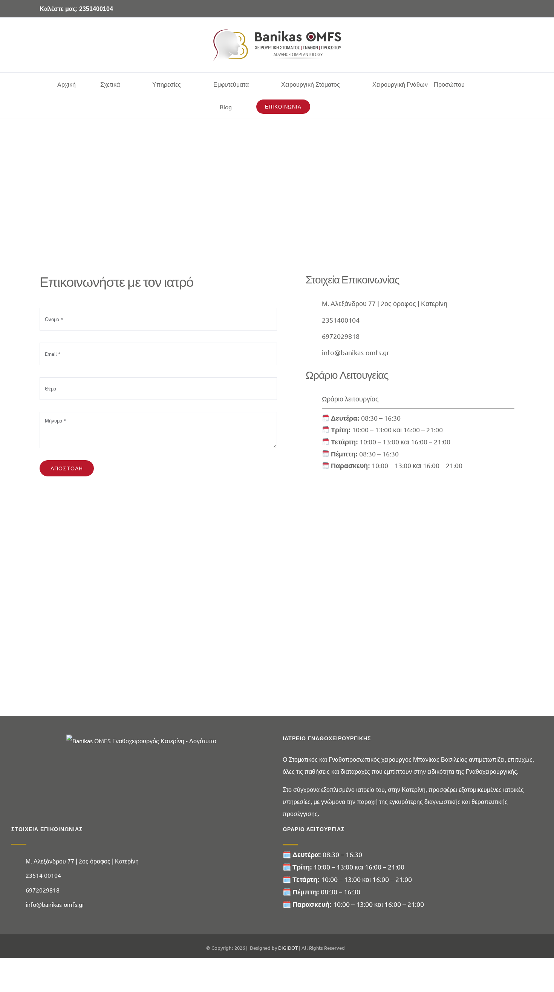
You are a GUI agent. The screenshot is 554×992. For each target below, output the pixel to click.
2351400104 (341, 320)
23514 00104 (43, 875)
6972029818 (341, 336)
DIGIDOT (288, 948)
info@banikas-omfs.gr (355, 352)
